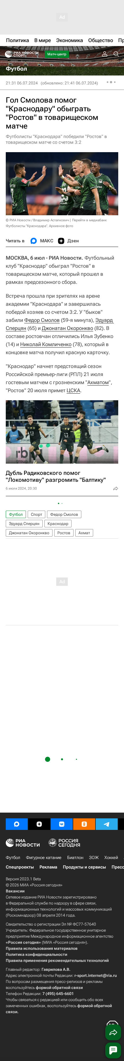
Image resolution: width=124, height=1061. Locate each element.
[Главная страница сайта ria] (6, 54)
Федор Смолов (42, 320)
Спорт (36, 514)
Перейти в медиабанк (89, 220)
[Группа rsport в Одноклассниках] (84, 824)
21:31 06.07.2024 (22, 83)
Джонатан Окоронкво (67, 328)
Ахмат (84, 532)
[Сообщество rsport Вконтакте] (62, 824)
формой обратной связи (59, 987)
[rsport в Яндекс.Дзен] (39, 824)
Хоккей (111, 857)
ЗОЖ (94, 857)
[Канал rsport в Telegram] (107, 824)
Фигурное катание (43, 857)
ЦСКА (73, 390)
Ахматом (98, 382)
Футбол (16, 514)
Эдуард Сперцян (24, 523)
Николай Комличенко (46, 344)
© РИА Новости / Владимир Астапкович (37, 220)
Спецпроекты (20, 867)
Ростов (63, 532)
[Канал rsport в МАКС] (17, 824)
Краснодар (58, 523)
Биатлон (75, 857)
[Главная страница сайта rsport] (34, 54)
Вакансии (15, 891)
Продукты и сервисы (84, 867)
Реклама (48, 867)
